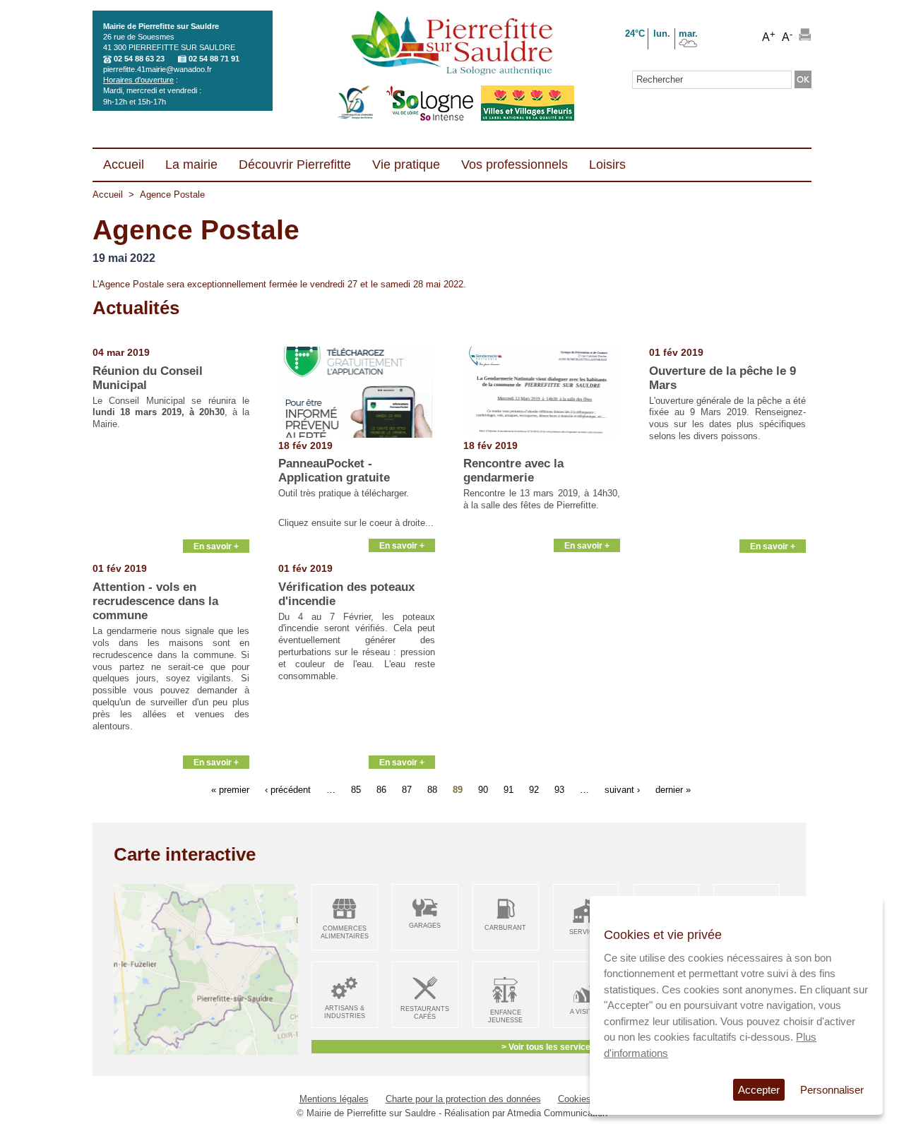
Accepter (759, 1090)
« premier (230, 789)
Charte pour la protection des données (463, 1099)
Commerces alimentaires (345, 932)
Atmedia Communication (557, 1113)
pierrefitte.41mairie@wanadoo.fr (157, 69)
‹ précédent (288, 789)
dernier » (673, 789)
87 (407, 789)
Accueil (108, 194)
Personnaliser (832, 1090)
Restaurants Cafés (424, 1012)
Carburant (505, 927)
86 (381, 789)
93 (559, 789)
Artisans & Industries (344, 1012)
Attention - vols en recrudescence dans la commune (155, 601)
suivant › (622, 789)
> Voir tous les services (548, 1046)
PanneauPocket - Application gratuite (334, 470)
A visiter (586, 1011)
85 (356, 789)
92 (534, 789)
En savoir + (216, 546)
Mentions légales (334, 1099)
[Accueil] (451, 44)
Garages (425, 925)
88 (432, 789)
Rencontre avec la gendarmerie (513, 470)
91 (508, 789)
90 (483, 789)
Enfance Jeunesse (505, 1016)
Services (585, 931)
